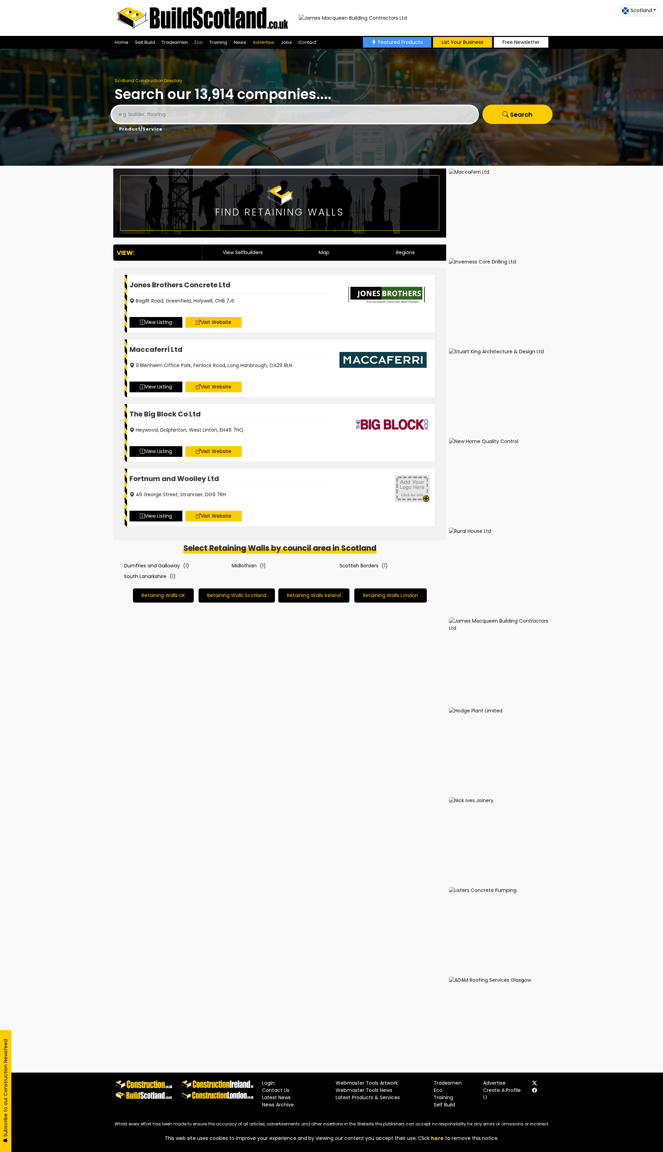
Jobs (286, 42)
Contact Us (275, 1090)
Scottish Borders (358, 565)
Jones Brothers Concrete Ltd (179, 285)
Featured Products (400, 42)
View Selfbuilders (243, 252)
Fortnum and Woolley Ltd (174, 478)
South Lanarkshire (145, 576)
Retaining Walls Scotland (236, 595)
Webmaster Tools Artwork (367, 1082)
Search (520, 114)
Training (218, 42)
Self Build (145, 42)
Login (268, 1082)
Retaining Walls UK (163, 595)
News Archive (278, 1104)
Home (121, 42)
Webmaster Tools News (364, 1090)
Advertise (263, 42)
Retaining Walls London (390, 595)
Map (324, 252)
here (437, 1138)
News (240, 42)
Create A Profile (502, 1090)
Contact (307, 42)
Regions (405, 252)
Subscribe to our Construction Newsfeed (5, 1088)
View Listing (158, 322)
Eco (198, 42)
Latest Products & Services (368, 1097)
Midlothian (244, 565)
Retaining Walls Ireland (314, 595)
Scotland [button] (641, 10)
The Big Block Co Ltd (165, 414)
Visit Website (216, 322)
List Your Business (462, 42)
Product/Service (140, 129)
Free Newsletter (521, 42)
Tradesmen (175, 42)
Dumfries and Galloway (152, 565)
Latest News (276, 1097)
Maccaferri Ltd (155, 349)
